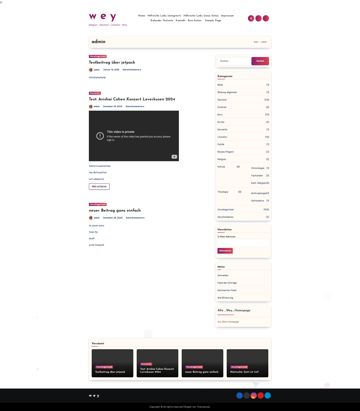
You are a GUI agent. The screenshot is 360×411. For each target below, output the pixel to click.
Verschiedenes (225, 217)
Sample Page (213, 20)
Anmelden (223, 275)
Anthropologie (259, 193)
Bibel (220, 85)
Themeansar (203, 407)
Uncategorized (97, 56)
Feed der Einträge (227, 283)
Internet (222, 107)
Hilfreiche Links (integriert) (164, 16)
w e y (102, 16)
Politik (221, 144)
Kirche (221, 122)
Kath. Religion (258, 183)
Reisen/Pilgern (226, 152)
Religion (222, 159)
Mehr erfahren (99, 186)
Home (141, 16)
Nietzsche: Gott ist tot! (244, 372)
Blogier (188, 407)
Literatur (222, 137)
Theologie (223, 192)
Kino (220, 114)
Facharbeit (257, 175)
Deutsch (222, 99)
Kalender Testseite (161, 20)
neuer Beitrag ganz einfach (115, 211)
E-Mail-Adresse (226, 236)
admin (97, 70)
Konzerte (95, 93)
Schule (221, 166)
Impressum (227, 16)
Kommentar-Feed (227, 290)
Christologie (257, 168)
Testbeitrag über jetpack (112, 63)
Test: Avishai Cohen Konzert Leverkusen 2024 (132, 99)
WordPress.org (225, 297)
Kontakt (180, 20)
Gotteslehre (257, 200)
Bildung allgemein (227, 92)
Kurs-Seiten (195, 20)
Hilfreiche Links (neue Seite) (201, 16)
